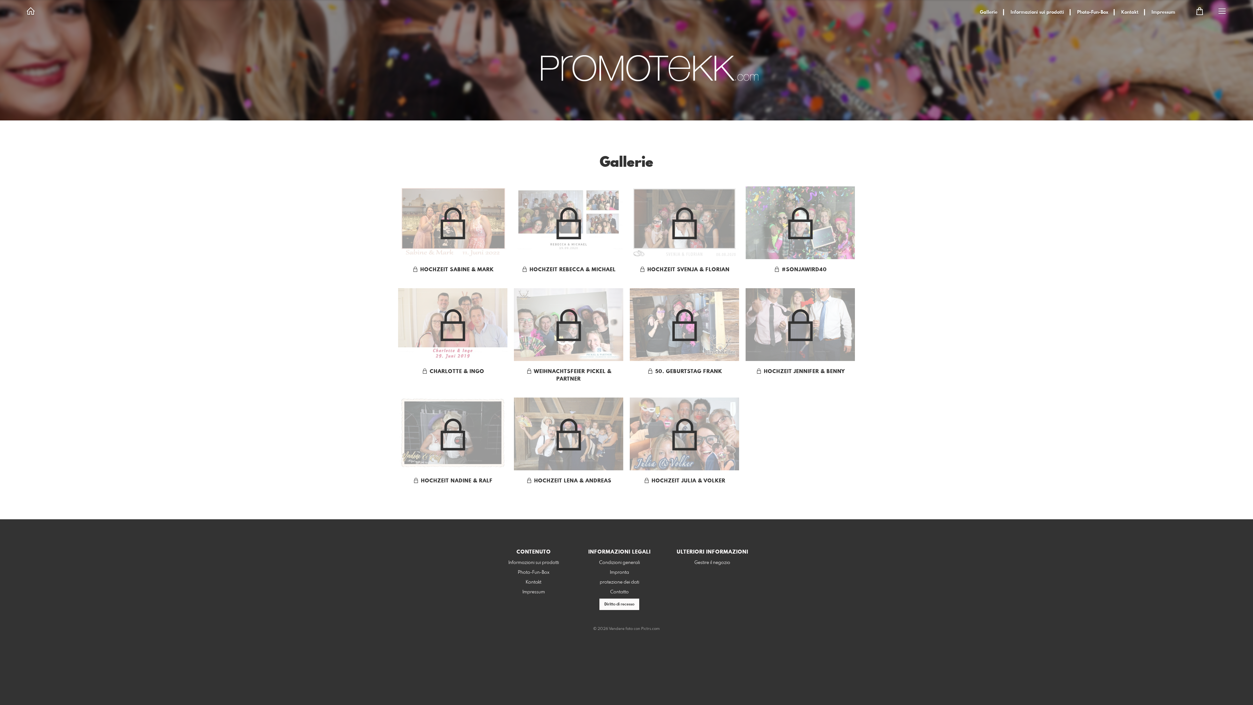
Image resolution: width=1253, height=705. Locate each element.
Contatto (619, 592)
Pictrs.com (650, 629)
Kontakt (1129, 12)
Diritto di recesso (619, 604)
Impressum (1163, 12)
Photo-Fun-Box (1092, 12)
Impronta (619, 572)
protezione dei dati (619, 582)
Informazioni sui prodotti (1037, 12)
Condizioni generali (619, 562)
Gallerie (989, 12)
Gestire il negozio (712, 562)
